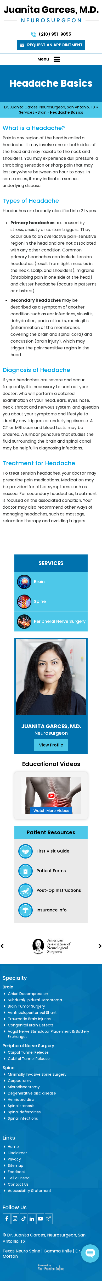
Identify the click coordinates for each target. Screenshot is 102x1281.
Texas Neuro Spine (21, 1251)
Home (13, 1146)
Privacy (14, 1159)
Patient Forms (51, 871)
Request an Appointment (55, 45)
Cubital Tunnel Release (29, 1058)
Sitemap (15, 1165)
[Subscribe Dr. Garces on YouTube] (40, 1219)
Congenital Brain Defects (31, 1025)
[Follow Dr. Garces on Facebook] (6, 1219)
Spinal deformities (24, 1112)
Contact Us (18, 1184)
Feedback (17, 1171)
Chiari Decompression (28, 993)
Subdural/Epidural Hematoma (35, 1000)
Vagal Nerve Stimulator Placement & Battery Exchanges (48, 1034)
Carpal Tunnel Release (28, 1052)
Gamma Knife (58, 1251)
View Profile (51, 745)
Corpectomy (19, 1080)
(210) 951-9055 (55, 34)
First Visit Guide (53, 851)
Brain (42, 112)
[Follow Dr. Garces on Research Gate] (48, 1219)
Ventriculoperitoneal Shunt (32, 1012)
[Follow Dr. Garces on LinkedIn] (32, 1219)
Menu (43, 59)
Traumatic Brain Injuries (29, 1018)
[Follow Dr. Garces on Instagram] (15, 1219)
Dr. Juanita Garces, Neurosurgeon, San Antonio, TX (49, 107)
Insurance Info (52, 910)
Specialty (15, 978)
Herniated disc (21, 1099)
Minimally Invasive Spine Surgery (37, 1074)
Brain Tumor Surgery (26, 1006)
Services (26, 112)
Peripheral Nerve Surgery (60, 621)
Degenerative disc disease (32, 1093)
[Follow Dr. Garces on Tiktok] (23, 1219)
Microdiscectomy (24, 1087)
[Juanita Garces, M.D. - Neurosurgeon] (51, 14)
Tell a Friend (19, 1178)
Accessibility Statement (29, 1190)
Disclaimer (17, 1153)
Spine (40, 601)
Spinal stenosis (21, 1105)
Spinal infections (23, 1118)
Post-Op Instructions (59, 890)
